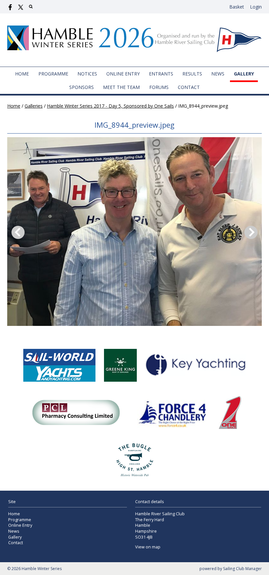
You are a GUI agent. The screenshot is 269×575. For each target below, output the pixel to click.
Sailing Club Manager (242, 568)
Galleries (34, 106)
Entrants (161, 74)
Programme (53, 74)
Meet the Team (121, 87)
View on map (147, 547)
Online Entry (123, 74)
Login (256, 7)
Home (22, 74)
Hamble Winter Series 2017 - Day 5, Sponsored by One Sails (110, 106)
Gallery (244, 74)
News (217, 74)
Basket (236, 7)
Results (192, 74)
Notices (87, 74)
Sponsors (81, 87)
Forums (159, 87)
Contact (189, 87)
